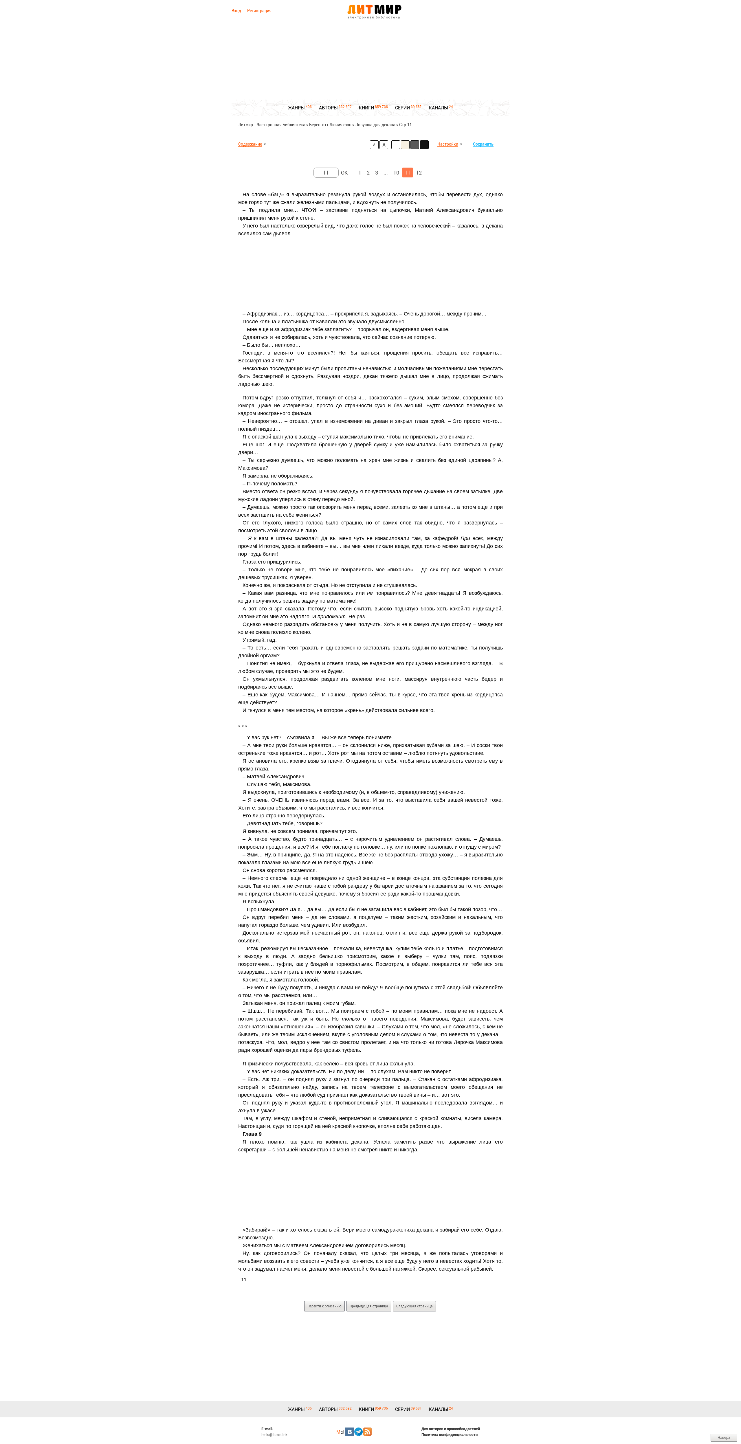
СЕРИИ (402, 108)
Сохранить (483, 144)
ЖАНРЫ (296, 108)
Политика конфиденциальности (449, 1434)
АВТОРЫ (328, 108)
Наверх (724, 1437)
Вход (236, 10)
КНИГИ (366, 108)
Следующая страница (414, 1306)
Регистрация (259, 10)
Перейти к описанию (324, 1306)
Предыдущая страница (369, 1306)
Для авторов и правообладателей (450, 1429)
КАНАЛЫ (438, 108)
